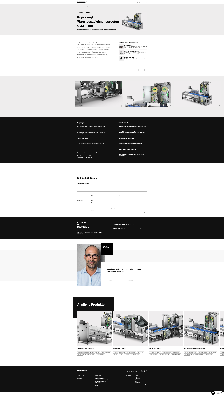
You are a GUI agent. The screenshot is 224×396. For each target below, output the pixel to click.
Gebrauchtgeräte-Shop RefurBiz (101, 379)
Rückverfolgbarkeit (133, 69)
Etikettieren (141, 69)
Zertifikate (137, 382)
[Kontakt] (139, 2)
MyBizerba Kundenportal (100, 378)
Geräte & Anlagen (123, 68)
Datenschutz (138, 378)
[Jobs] (144, 2)
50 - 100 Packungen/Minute (125, 71)
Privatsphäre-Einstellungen (141, 384)
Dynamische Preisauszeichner (105, 6)
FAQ (95, 386)
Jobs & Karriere (98, 384)
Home (78, 6)
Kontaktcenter (98, 382)
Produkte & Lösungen (85, 6)
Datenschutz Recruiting (140, 379)
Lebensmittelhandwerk (137, 66)
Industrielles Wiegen (132, 68)
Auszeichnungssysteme (94, 6)
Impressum (137, 377)
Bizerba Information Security (101, 381)
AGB (136, 381)
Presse (96, 385)
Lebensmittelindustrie (124, 69)
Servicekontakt (98, 377)
